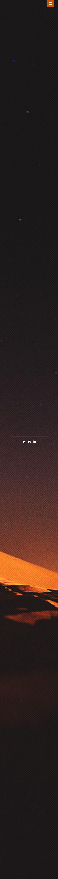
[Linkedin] (34, 441)
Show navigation (50, 3)
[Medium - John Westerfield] (29, 441)
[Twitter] (24, 441)
